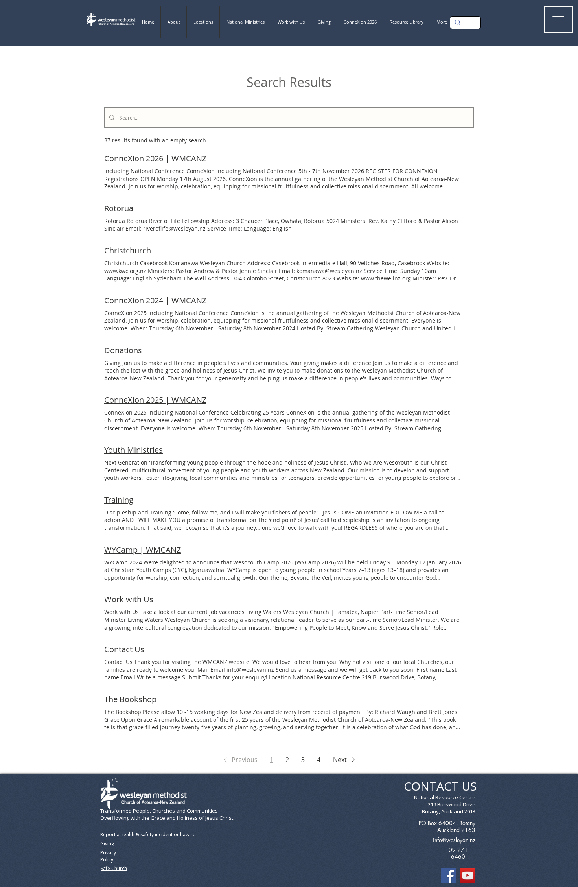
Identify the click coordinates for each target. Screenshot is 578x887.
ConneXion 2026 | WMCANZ (155, 158)
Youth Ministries (133, 449)
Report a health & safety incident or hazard (148, 834)
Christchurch (127, 250)
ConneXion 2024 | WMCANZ (155, 300)
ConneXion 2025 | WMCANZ (155, 400)
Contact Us (124, 649)
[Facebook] (448, 875)
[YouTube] (467, 875)
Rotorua (118, 208)
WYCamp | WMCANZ (142, 549)
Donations (123, 350)
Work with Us (128, 599)
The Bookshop (130, 699)
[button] (239, 759)
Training (118, 499)
